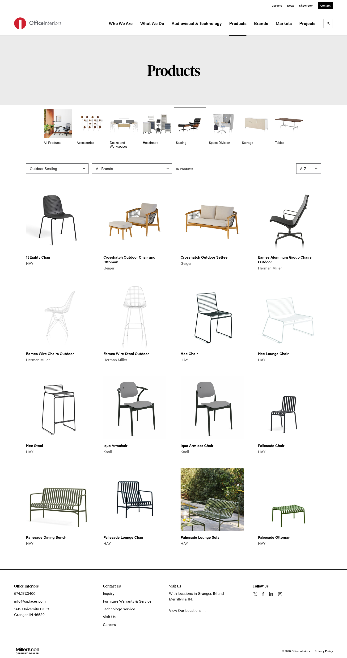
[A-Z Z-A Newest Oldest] (308, 168)
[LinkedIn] (271, 594)
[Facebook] (263, 594)
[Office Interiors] (37, 23)
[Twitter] (255, 594)
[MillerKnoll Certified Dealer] (27, 650)
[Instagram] (280, 594)
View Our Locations (185, 610)
